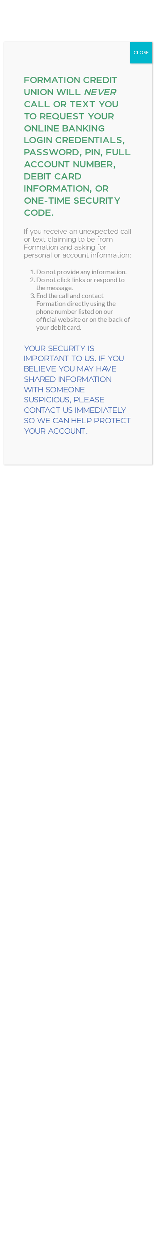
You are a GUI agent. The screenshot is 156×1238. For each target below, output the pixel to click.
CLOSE (141, 52)
